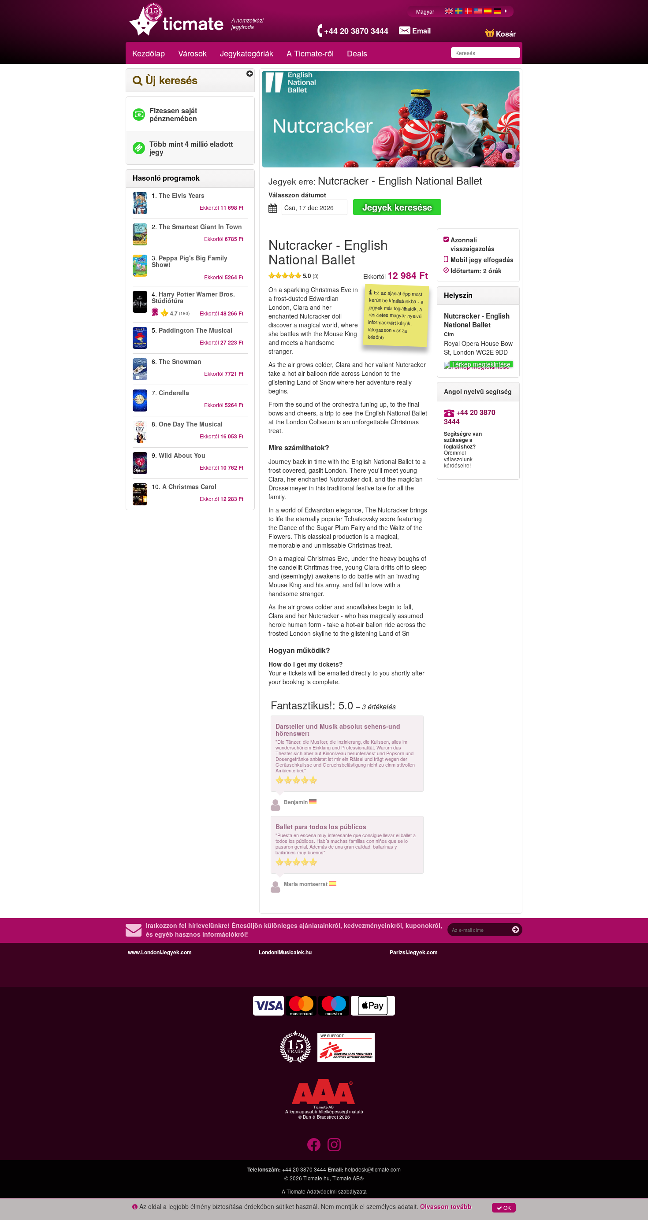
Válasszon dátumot (297, 194)
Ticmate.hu (316, 1178)
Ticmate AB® (348, 1178)
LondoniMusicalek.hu (285, 952)
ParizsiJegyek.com (414, 952)
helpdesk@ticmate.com (373, 1169)
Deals (357, 53)
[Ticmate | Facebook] (313, 1144)
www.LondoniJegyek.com (160, 952)
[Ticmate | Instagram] (334, 1144)
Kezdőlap (148, 53)
